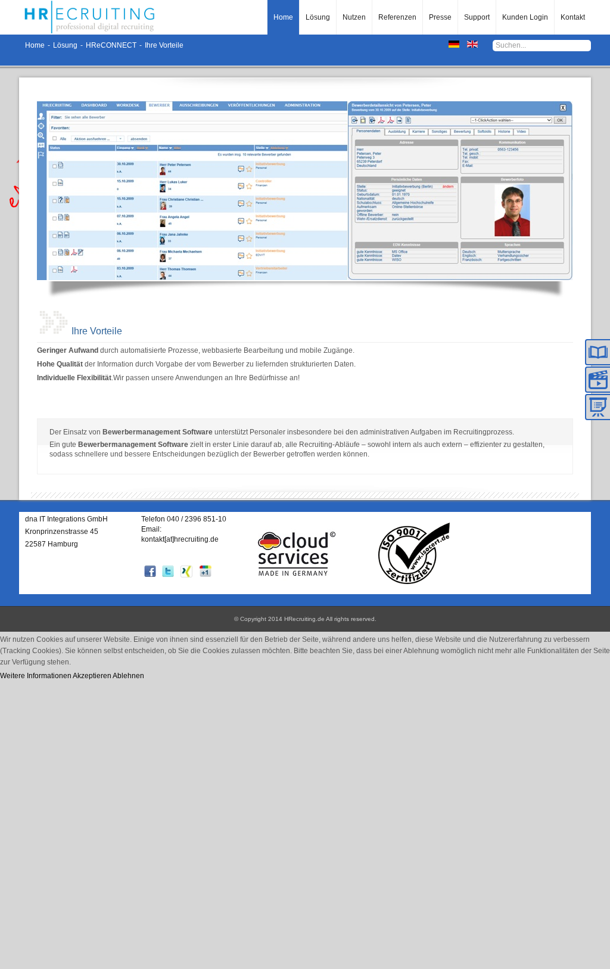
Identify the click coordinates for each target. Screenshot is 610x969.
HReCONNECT (111, 45)
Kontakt (573, 17)
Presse (440, 17)
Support (477, 17)
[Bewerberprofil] (460, 190)
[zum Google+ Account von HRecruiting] (205, 575)
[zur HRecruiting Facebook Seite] (150, 575)
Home (283, 17)
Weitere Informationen (35, 676)
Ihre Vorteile (96, 331)
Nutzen (354, 17)
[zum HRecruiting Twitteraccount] (168, 575)
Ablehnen (128, 676)
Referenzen (397, 17)
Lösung (318, 17)
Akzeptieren (92, 676)
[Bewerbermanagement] (192, 190)
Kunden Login (525, 17)
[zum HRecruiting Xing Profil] (186, 576)
